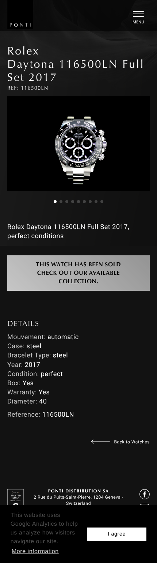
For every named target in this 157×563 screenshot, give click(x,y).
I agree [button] (117, 534)
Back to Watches (132, 441)
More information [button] (35, 551)
